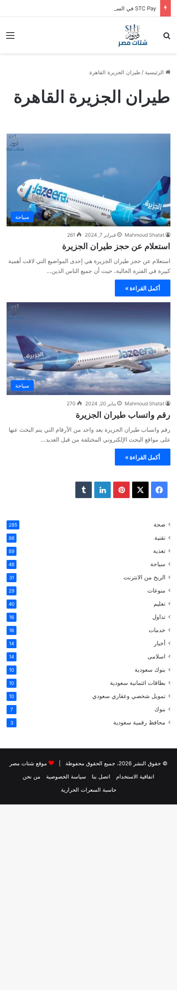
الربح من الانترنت (144, 577)
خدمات (157, 630)
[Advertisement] (88, 146)
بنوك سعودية (150, 669)
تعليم (159, 603)
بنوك (159, 709)
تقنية (159, 537)
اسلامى (156, 656)
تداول (158, 617)
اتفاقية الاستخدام (135, 776)
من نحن (31, 776)
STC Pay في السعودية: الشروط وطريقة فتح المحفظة (94, 8)
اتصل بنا (101, 776)
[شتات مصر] (132, 35)
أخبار (159, 643)
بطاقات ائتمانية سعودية (137, 683)
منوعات (156, 590)
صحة (159, 524)
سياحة (157, 564)
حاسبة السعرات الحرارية (88, 789)
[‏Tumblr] (83, 490)
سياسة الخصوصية (66, 776)
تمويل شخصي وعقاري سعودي (128, 696)
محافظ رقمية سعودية (139, 722)
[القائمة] (10, 38)
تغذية (159, 551)
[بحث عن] (167, 38)
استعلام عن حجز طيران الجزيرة (116, 246)
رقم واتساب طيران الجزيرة (123, 415)
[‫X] (140, 490)
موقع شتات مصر (28, 763)
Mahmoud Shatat (144, 235)
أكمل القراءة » (142, 288)
